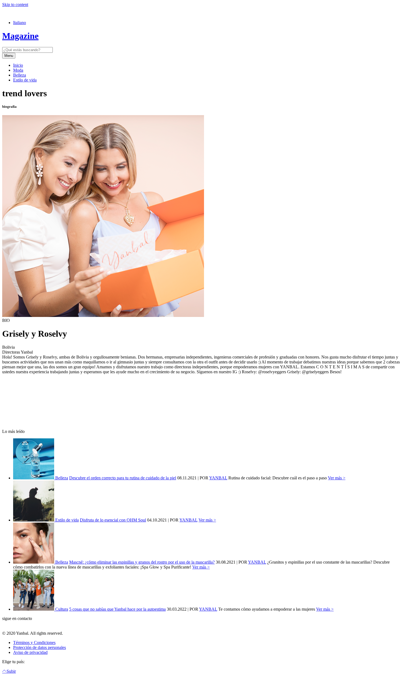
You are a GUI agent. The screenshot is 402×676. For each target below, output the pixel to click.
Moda (18, 70)
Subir (11, 671)
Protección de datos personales (39, 647)
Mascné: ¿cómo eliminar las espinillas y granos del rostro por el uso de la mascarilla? (142, 562)
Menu (8, 56)
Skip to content (15, 4)
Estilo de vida (25, 80)
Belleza (19, 75)
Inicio (18, 65)
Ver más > (336, 478)
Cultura (61, 609)
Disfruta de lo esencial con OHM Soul (113, 520)
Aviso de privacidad (30, 652)
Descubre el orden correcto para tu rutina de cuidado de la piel (122, 478)
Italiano (19, 22)
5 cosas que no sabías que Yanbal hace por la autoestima (117, 609)
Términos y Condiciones (34, 642)
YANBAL (218, 478)
